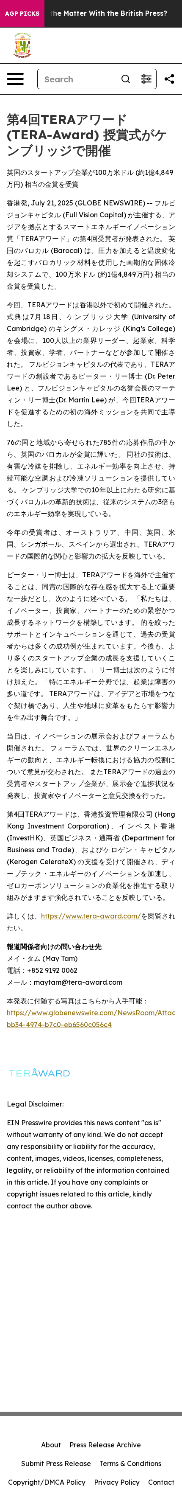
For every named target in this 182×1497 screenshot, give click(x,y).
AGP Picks (22, 13)
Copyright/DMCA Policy (46, 1482)
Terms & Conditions (130, 1463)
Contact (161, 1482)
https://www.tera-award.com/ (91, 916)
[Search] (126, 79)
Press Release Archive (105, 1445)
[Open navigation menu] (15, 78)
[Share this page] (169, 78)
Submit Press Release (56, 1463)
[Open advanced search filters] (146, 79)
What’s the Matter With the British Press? (95, 13)
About (51, 1445)
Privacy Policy (117, 1482)
